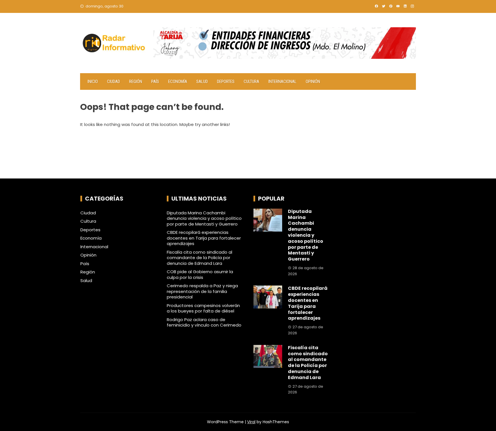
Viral (251, 422)
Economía (177, 81)
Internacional (282, 81)
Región (135, 81)
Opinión (313, 81)
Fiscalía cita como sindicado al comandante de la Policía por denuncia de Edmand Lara (199, 257)
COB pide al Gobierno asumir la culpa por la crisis (200, 274)
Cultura (251, 81)
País (155, 81)
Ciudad (113, 81)
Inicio (93, 81)
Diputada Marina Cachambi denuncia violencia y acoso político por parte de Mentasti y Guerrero (204, 218)
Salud (202, 81)
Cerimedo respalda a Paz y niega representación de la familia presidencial (202, 291)
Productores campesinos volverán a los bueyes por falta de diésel (203, 308)
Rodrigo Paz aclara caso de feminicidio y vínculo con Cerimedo (204, 322)
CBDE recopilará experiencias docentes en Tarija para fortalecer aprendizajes (204, 237)
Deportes (226, 81)
